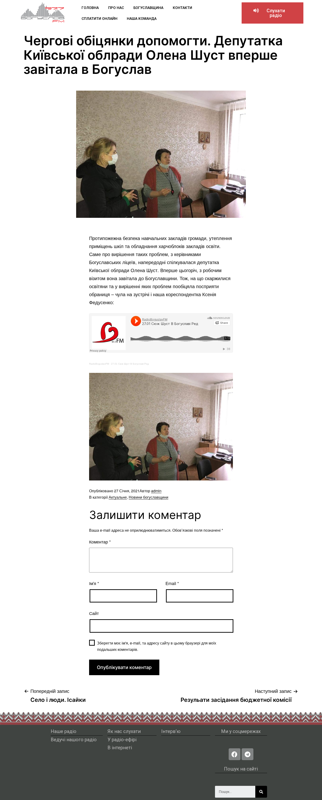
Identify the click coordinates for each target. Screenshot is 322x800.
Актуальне (118, 497)
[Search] (261, 792)
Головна (90, 8)
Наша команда (142, 19)
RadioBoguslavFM (99, 363)
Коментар (100, 542)
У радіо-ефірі (121, 739)
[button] (272, 13)
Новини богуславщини (148, 497)
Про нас (116, 8)
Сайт (94, 613)
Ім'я (94, 583)
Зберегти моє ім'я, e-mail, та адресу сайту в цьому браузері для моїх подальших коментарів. (156, 646)
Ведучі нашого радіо (74, 739)
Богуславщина (148, 8)
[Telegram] (247, 754)
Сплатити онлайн (99, 19)
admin (156, 490)
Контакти (182, 8)
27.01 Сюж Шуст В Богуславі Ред (130, 363)
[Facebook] (234, 754)
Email (172, 583)
